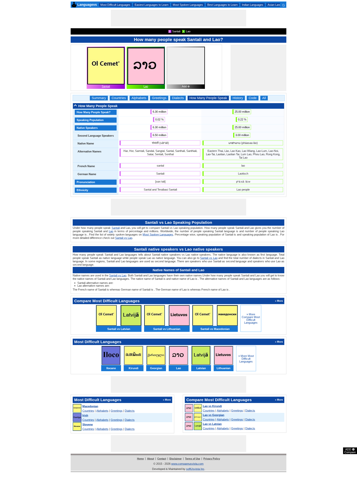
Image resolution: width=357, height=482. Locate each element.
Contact (161, 458)
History (238, 98)
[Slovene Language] (77, 426)
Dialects (178, 98)
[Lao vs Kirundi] (193, 408)
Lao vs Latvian (212, 423)
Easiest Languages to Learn (151, 4)
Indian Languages (252, 4)
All (264, 98)
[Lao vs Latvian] (193, 426)
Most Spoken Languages (188, 4)
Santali (106, 86)
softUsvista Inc (195, 468)
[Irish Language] (77, 417)
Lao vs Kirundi (212, 406)
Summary (99, 98)
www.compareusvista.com (187, 463)
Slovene (87, 424)
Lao (146, 86)
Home (140, 458)
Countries (119, 98)
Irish (85, 415)
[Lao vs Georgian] (193, 417)
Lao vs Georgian (213, 415)
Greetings (159, 98)
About (150, 458)
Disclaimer (175, 458)
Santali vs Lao (123, 237)
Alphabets (138, 98)
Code (253, 98)
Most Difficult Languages (115, 4)
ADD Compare (350, 450)
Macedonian (90, 406)
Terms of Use (192, 458)
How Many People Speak (208, 98)
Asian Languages (278, 4)
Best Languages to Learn (222, 4)
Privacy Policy (211, 458)
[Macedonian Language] (77, 408)
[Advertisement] (178, 18)
